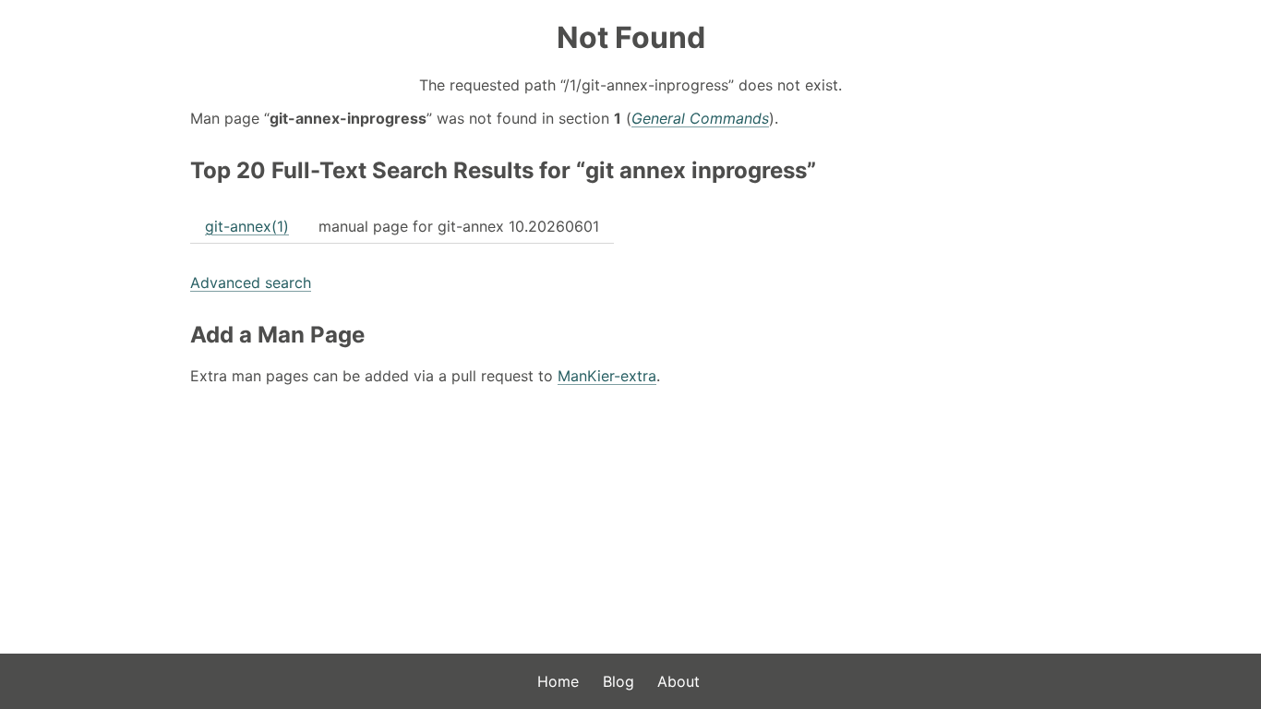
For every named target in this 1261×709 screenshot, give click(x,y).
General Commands (700, 118)
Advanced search (250, 282)
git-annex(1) (247, 226)
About (678, 681)
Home (558, 681)
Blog (618, 681)
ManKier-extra (607, 376)
